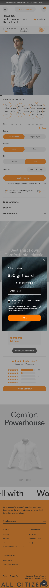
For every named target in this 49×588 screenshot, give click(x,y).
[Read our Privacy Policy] (39, 307)
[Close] (44, 260)
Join (24, 318)
